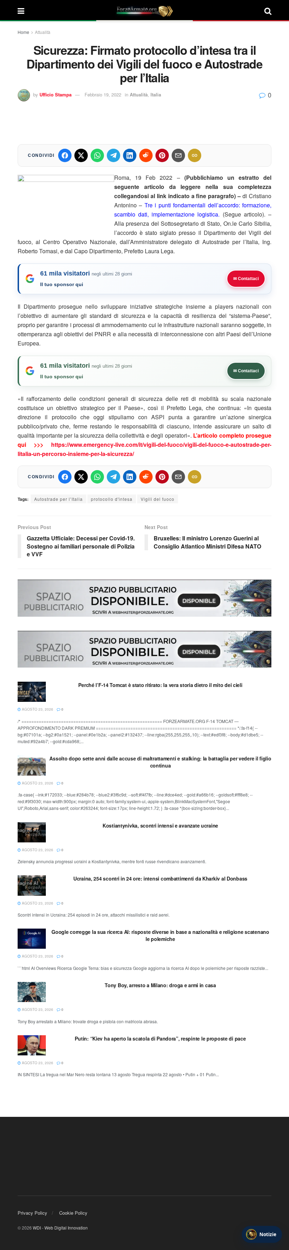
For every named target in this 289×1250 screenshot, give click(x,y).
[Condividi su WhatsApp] (97, 155)
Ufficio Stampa (55, 94)
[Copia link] (194, 155)
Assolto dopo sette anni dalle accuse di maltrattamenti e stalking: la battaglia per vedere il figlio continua (160, 762)
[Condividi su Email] (178, 155)
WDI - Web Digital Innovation (60, 1228)
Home (23, 32)
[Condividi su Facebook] (65, 155)
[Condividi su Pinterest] (162, 155)
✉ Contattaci (246, 278)
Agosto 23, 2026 (37, 709)
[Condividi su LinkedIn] (129, 155)
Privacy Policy (32, 1212)
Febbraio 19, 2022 (103, 94)
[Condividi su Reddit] (146, 155)
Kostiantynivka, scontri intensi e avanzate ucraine (160, 825)
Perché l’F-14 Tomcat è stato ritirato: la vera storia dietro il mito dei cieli (160, 684)
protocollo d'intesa (112, 499)
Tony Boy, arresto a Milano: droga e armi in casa (160, 985)
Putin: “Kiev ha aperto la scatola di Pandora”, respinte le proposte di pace (160, 1038)
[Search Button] (267, 10)
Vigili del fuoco (157, 499)
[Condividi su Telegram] (113, 155)
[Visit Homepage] (144, 11)
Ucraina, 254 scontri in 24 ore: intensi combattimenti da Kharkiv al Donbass (160, 878)
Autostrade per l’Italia (58, 499)
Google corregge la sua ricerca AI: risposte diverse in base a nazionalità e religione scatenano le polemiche (160, 935)
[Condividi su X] (81, 155)
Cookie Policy (73, 1212)
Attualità (42, 32)
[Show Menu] (21, 10)
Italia (155, 94)
